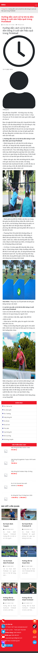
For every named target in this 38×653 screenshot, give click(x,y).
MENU (3, 5)
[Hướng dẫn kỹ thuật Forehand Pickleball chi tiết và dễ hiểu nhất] (28, 588)
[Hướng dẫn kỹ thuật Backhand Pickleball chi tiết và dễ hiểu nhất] (9, 588)
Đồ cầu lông (7, 436)
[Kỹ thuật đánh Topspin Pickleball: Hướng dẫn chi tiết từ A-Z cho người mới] (9, 514)
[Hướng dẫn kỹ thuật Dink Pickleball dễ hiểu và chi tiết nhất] (28, 551)
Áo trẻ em (7, 424)
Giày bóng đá (8, 417)
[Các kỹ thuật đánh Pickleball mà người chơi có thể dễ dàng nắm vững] (9, 551)
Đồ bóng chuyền (8, 439)
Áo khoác (6, 421)
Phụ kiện (6, 428)
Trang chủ (4, 9)
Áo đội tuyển (7, 410)
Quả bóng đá (8, 432)
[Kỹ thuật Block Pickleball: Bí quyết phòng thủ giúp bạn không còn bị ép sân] (28, 514)
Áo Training (7, 413)
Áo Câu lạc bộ (8, 406)
